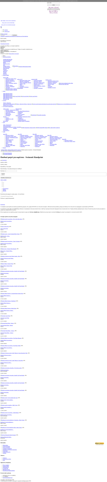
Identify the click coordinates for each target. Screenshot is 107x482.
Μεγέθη (4, 190)
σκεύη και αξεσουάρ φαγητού (9, 104)
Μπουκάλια (20, 112)
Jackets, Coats (22, 83)
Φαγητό (7, 120)
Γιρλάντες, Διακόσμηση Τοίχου (24, 116)
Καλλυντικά (5, 121)
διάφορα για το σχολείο (7, 105)
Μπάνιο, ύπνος (38, 145)
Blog (4, 460)
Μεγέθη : (3, 173)
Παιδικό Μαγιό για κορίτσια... (6, 340)
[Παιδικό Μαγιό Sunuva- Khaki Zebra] (8, 308)
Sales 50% (49, 135)
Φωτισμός (20, 117)
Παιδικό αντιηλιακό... (4, 273)
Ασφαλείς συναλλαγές (7, 448)
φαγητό (17, 110)
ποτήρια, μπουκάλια (17, 127)
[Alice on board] (3, 33)
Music (17, 66)
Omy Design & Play (32, 127)
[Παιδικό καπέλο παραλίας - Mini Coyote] (8, 405)
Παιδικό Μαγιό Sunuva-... (5, 295)
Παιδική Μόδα (6, 466)
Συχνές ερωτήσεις (6, 447)
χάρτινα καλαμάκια (7, 126)
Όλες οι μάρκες (6, 465)
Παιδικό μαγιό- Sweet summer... (6, 399)
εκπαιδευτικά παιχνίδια (7, 59)
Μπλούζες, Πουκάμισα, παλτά (12, 137)
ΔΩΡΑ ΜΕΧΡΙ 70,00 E (7, 98)
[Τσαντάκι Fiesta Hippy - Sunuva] (7, 330)
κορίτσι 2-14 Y (48, 79)
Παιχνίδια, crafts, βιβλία (10, 145)
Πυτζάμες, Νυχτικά (52, 87)
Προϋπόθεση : (3, 166)
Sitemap (4, 453)
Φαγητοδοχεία (6, 467)
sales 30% (20, 134)
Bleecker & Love (6, 469)
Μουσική (5, 71)
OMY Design (44, 127)
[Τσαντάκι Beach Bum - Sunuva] (7, 323)
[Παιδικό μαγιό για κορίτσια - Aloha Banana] (9, 412)
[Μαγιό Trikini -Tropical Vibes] (6, 263)
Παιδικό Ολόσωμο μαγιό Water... (7, 258)
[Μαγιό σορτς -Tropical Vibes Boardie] (8, 248)
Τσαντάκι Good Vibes (4, 317)
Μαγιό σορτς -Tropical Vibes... (6, 250)
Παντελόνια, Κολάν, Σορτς (11, 78)
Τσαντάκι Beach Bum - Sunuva (6, 325)
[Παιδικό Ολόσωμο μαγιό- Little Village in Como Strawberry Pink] (13, 353)
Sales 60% (64, 139)
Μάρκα (4, 189)
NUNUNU (4, 160)
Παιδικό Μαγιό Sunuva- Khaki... (6, 310)
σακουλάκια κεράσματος (8, 127)
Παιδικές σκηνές (6, 66)
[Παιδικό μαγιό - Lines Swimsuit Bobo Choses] (10, 233)
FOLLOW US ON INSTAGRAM (8, 25)
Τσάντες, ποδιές (9, 142)
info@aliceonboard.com (7, 477)
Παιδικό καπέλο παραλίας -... (6, 407)
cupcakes (5, 128)
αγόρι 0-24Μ (5, 77)
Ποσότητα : (2, 170)
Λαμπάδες (44, 115)
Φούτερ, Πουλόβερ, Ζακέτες (11, 83)
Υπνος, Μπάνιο (9, 140)
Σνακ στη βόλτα (21, 114)
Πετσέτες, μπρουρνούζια (10, 110)
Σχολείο (4, 116)
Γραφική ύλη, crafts (9, 118)
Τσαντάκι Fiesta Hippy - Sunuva (6, 332)
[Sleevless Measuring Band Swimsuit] (8, 435)
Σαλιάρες (20, 113)
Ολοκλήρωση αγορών (4, 43)
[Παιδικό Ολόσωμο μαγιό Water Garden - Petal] (10, 256)
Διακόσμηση (22, 140)
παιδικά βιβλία (28, 66)
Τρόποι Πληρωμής (6, 451)
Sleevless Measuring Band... (6, 437)
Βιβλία (4, 62)
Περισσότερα (5, 188)
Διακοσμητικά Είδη (22, 120)
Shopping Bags (19, 108)
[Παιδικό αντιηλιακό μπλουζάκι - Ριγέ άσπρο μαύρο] (11, 368)
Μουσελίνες (8, 113)
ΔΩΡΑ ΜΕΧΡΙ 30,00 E (7, 94)
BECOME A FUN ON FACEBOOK (8, 20)
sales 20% (5, 134)
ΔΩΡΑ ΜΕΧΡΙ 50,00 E (7, 96)
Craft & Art (5, 70)
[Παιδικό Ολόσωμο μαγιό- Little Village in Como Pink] (11, 360)
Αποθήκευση (20, 118)
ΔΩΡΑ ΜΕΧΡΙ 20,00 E (7, 93)
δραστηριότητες (6, 130)
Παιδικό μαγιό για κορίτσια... (6, 221)
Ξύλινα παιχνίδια (6, 63)
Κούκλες (5, 69)
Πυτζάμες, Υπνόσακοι (10, 86)
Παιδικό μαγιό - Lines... (5, 236)
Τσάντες (7, 117)
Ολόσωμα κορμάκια (10, 79)
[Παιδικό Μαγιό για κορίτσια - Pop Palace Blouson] (10, 338)
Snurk (35, 115)
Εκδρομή (5, 73)
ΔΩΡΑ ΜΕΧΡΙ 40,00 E (7, 95)
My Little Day (57, 127)
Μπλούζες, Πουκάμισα (10, 80)
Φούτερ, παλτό (51, 84)
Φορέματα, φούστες (38, 81)
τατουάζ (4, 72)
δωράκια (15, 128)
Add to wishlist (3, 179)
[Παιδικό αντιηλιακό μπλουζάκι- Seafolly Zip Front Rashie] (12, 271)
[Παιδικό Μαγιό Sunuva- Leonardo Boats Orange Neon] (11, 293)
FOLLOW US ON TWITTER (8, 22)
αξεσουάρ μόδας (69, 83)
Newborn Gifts (6, 99)
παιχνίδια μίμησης (6, 67)
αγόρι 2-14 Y (19, 79)
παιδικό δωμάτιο (19, 115)
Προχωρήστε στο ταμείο (14, 53)
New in (7, 84)
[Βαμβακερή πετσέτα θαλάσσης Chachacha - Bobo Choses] (12, 420)
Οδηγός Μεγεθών (6, 446)
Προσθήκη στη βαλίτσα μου (6, 177)
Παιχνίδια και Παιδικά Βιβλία (9, 470)
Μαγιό (21, 84)
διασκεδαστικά (6, 68)
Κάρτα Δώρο (5, 445)
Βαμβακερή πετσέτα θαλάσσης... (6, 422)
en (1, 26)
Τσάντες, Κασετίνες (7, 102)
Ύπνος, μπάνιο (23, 143)
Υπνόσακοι (8, 115)
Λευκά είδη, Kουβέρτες (10, 112)
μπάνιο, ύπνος (6, 108)
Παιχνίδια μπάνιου (9, 111)
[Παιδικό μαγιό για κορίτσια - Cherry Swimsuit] (10, 241)
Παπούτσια (8, 146)
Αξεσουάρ (8, 87)
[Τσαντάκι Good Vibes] (5, 315)
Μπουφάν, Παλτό (9, 85)
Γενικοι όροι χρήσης (7, 459)
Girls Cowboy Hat (4, 228)
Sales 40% (35, 134)
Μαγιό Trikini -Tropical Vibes (6, 265)
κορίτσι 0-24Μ (34, 79)
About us (5, 457)
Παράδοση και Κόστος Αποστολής (10, 449)
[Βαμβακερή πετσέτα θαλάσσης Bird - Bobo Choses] (11, 427)
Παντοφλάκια (8, 114)
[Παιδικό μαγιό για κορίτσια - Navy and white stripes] (11, 219)
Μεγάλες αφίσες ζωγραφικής (23, 121)
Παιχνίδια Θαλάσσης (7, 60)
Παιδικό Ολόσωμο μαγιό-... (6, 355)
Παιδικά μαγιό (8, 82)
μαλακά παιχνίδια (6, 61)
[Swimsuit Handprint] (7, 153)
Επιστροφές (5, 450)
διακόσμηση (5, 129)
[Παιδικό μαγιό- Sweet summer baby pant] (9, 397)
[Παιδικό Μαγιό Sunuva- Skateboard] (8, 300)
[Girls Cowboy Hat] (4, 226)
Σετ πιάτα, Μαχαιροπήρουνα (23, 111)
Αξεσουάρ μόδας (9, 144)
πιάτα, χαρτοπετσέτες (7, 124)
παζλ (4, 64)
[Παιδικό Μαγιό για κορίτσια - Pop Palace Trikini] (10, 345)
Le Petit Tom (65, 84)
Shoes (22, 88)
